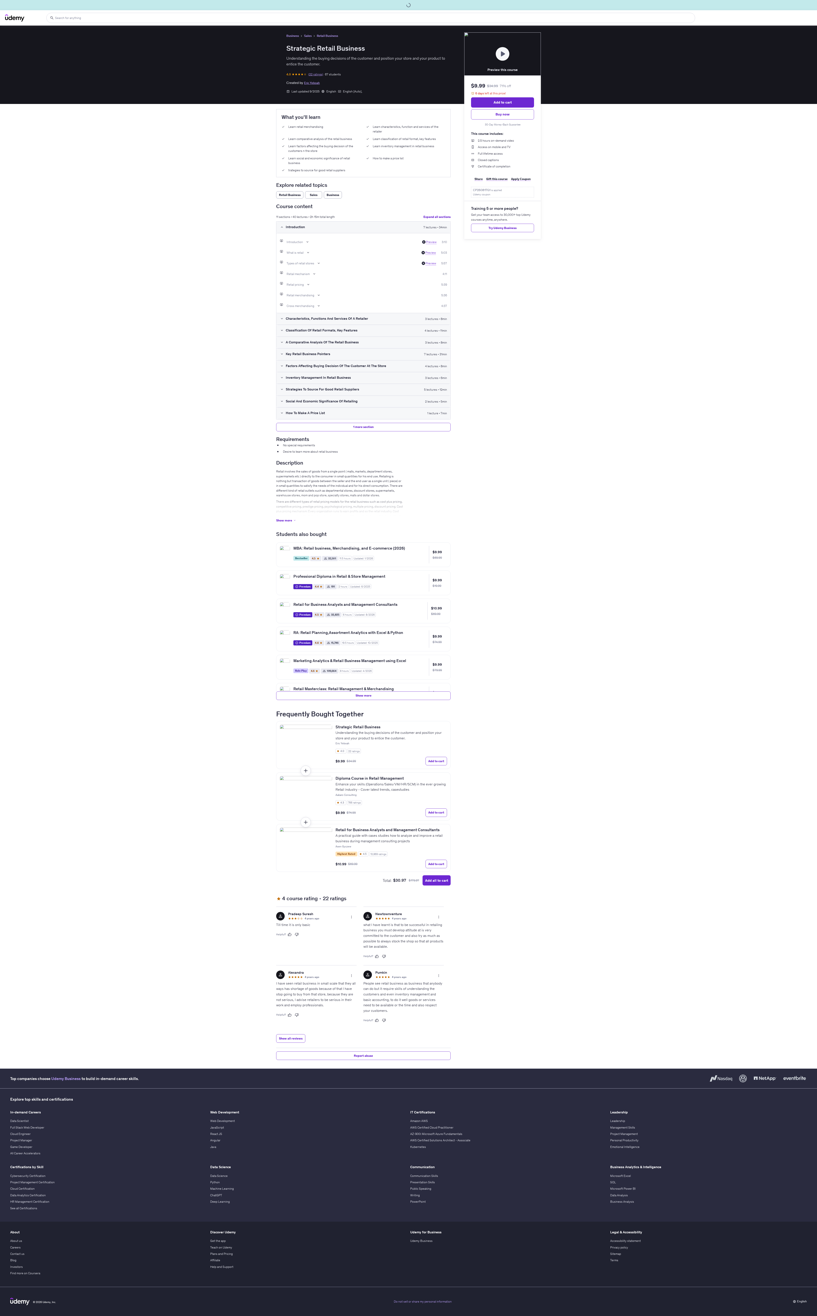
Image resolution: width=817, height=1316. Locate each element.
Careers (15, 1247)
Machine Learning (222, 1189)
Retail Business (327, 36)
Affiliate (215, 1260)
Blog (13, 1260)
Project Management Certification (32, 1182)
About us (16, 1241)
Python (215, 1182)
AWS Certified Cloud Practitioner (431, 1127)
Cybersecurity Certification (28, 1176)
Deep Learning (220, 1202)
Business (292, 36)
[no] (296, 934)
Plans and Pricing (221, 1254)
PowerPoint (418, 1202)
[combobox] (370, 18)
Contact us (17, 1254)
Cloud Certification (22, 1189)
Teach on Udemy (221, 1247)
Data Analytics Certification (28, 1195)
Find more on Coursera (25, 1273)
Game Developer (21, 1147)
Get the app (218, 1241)
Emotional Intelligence (625, 1147)
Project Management (624, 1134)
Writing (415, 1195)
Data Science (219, 1176)
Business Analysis (622, 1202)
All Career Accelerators (25, 1153)
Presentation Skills (422, 1182)
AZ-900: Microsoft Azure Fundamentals (436, 1134)
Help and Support (221, 1267)
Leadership (617, 1121)
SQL (613, 1182)
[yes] (289, 934)
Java (213, 1147)
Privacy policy (619, 1247)
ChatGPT (216, 1195)
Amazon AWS (419, 1121)
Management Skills (622, 1127)
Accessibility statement (625, 1241)
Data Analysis (619, 1195)
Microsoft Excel (620, 1176)
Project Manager (21, 1140)
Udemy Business (66, 1078)
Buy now (503, 114)
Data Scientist (19, 1121)
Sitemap (615, 1254)
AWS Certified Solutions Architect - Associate (440, 1140)
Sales (308, 36)
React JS (216, 1134)
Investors (16, 1267)
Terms (614, 1260)
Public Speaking (420, 1189)
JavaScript (217, 1127)
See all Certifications (23, 1208)
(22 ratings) (315, 74)
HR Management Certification (29, 1202)
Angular (215, 1140)
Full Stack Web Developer (27, 1127)
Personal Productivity (624, 1140)
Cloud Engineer (20, 1134)
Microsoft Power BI (623, 1189)
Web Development (222, 1121)
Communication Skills (424, 1176)
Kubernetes (418, 1147)
